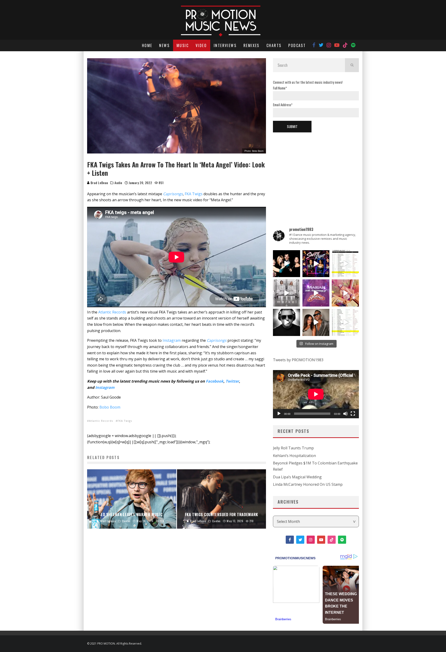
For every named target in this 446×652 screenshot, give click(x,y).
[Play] (279, 413)
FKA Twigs (194, 193)
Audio (118, 183)
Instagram (172, 340)
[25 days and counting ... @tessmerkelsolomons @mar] (286, 293)
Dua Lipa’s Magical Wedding (297, 476)
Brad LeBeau (99, 182)
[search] (352, 65)
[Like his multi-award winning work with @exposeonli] (286, 263)
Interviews (225, 45)
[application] (316, 394)
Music (183, 45)
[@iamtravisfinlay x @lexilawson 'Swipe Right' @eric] (316, 322)
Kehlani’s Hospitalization (294, 455)
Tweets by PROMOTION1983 (298, 359)
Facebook (214, 381)
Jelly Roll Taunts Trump (293, 448)
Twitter (232, 381)
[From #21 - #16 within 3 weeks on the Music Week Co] (345, 263)
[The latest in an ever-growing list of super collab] (286, 322)
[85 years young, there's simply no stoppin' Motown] (345, 322)
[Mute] (345, 413)
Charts (273, 45)
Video (201, 45)
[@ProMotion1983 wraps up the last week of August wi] (316, 263)
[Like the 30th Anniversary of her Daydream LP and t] (316, 293)
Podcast (297, 45)
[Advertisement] (316, 171)
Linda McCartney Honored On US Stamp (308, 484)
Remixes (251, 45)
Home (147, 45)
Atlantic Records (112, 312)
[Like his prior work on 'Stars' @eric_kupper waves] (345, 293)
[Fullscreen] (353, 413)
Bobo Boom (109, 407)
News (164, 45)
